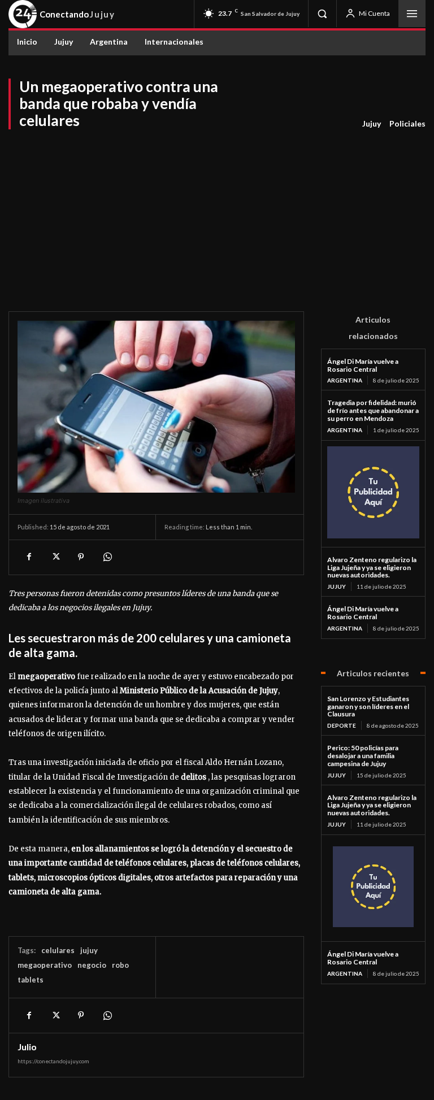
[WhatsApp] (107, 557)
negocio (91, 964)
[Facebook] (29, 557)
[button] (322, 13)
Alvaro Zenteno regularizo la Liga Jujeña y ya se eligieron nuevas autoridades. (371, 567)
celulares (58, 950)
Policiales (407, 123)
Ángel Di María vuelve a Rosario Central (362, 365)
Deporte (341, 725)
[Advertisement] (217, 215)
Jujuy (371, 123)
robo (120, 964)
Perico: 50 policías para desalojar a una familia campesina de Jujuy (362, 756)
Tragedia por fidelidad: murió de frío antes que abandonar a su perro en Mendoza (373, 410)
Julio (27, 1047)
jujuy (89, 950)
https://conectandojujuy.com (53, 1061)
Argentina (344, 380)
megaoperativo (45, 964)
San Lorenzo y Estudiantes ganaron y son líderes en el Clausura (368, 706)
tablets (31, 979)
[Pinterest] (81, 557)
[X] (55, 557)
